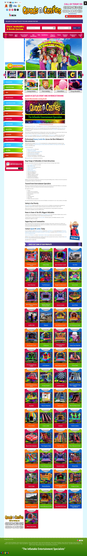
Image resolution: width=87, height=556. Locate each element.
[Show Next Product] (83, 74)
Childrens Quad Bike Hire (23, 543)
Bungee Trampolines (10, 139)
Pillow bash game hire (31, 170)
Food (7, 113)
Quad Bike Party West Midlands (74, 543)
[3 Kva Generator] (42, 75)
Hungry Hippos (46, 385)
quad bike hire (50, 230)
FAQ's (39, 35)
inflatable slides (39, 135)
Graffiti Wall (8, 145)
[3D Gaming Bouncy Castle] (52, 75)
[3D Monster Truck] (62, 75)
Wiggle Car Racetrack (60, 285)
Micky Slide (75, 466)
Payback (46, 325)
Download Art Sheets (73, 35)
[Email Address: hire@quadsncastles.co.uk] (73, 16)
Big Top (42, 214)
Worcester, (64, 230)
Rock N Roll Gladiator (31, 446)
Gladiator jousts (30, 169)
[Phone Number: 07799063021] (72, 7)
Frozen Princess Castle (46, 466)
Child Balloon (45, 365)
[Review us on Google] (10, 9)
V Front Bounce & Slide (31, 466)
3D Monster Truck (31, 345)
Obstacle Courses (9, 97)
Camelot (60, 425)
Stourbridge (55, 144)
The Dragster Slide (46, 446)
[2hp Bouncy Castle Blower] (21, 75)
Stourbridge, (47, 232)
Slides (7, 92)
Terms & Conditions (52, 35)
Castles (34, 126)
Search (74, 28)
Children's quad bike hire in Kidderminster (34, 151)
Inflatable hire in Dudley (31, 150)
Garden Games (9, 118)
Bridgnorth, (27, 232)
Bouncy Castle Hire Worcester (13, 543)
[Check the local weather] (15, 67)
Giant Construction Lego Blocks (75, 506)
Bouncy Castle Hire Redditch (56, 542)
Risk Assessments (33, 35)
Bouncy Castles (9, 82)
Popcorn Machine (46, 405)
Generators (8, 108)
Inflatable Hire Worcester (33, 543)
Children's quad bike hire (31, 168)
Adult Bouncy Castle (60, 365)
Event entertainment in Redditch (33, 153)
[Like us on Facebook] (7, 9)
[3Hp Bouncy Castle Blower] (72, 75)
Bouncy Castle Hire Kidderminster (45, 542)
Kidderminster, (34, 232)
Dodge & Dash (75, 486)
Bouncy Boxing (46, 486)
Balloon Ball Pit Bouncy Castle (46, 305)
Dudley (43, 144)
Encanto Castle (60, 466)
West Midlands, (59, 232)
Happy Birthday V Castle (60, 345)
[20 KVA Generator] (11, 75)
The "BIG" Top (60, 446)
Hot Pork (75, 264)
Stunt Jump (60, 405)
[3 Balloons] (31, 75)
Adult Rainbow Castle (60, 264)
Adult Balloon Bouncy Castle (31, 305)
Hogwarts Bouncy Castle (31, 265)
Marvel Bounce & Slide (46, 506)
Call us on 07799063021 (29, 235)
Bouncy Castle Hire (44, 126)
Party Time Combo (31, 526)
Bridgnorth (35, 144)
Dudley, (30, 232)
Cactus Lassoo (75, 425)
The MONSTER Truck (60, 506)
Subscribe (20, 168)
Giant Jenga (31, 486)
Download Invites (65, 35)
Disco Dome (31, 425)
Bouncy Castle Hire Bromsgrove (22, 542)
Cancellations (44, 35)
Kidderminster (47, 144)
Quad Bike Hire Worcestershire (63, 543)
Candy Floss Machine (75, 345)
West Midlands (54, 129)
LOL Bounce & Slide (75, 325)
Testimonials (8, 134)
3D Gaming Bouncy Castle (31, 365)
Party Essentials (9, 124)
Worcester (59, 144)
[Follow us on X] (18, 9)
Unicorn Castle (60, 305)
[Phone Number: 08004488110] (72, 11)
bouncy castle (37, 143)
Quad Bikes (16, 35)
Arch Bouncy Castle (60, 325)
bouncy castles (29, 135)
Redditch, (38, 232)
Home (6, 34)
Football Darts (60, 385)
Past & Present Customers (24, 35)
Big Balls (31, 405)
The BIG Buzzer (46, 285)
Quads (31, 126)
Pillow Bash (75, 365)
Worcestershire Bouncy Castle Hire (51, 544)
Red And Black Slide (75, 405)
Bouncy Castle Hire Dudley (33, 542)
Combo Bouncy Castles (10, 103)
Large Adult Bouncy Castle (61, 486)
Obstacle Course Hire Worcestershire (45, 543)
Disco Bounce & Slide (75, 446)
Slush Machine (31, 285)
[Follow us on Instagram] (12, 9)
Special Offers (9, 129)
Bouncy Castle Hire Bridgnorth (11, 542)
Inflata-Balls (46, 264)
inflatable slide (47, 214)
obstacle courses (52, 135)
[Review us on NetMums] (15, 9)
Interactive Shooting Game (31, 385)
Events (7, 155)
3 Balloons (46, 345)
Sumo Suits (75, 285)
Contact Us (80, 35)
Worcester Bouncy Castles (40, 544)
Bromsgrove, (43, 232)
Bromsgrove (39, 144)
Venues (59, 35)
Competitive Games (10, 87)
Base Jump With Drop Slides (75, 385)
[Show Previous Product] (4, 74)
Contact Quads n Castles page (43, 235)
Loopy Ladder (46, 425)
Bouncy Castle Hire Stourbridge (67, 542)
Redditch (51, 144)
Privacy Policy (54, 543)
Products (11, 35)
